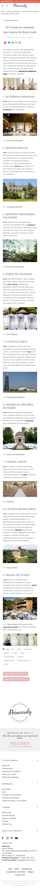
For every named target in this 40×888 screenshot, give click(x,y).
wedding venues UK (24, 660)
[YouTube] (16, 838)
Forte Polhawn (12, 334)
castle (19, 649)
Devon (17, 166)
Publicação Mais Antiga (15, 674)
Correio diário (12, 568)
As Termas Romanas (15, 140)
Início (2, 11)
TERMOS (22, 883)
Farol (29, 352)
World (6, 664)
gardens (6, 653)
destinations (28, 649)
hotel (25, 475)
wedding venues (9, 660)
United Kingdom (9, 657)
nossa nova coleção (10, 627)
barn (12, 649)
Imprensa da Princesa (13, 11)
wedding (20, 657)
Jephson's (31, 225)
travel (22, 653)
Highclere (18, 530)
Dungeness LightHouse (16, 397)
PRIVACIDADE (31, 883)
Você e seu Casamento (15, 267)
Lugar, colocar (12, 284)
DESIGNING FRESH (20, 886)
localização (7, 109)
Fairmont (10, 501)
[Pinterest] (12, 838)
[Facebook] (3, 838)
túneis (34, 585)
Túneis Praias (12, 624)
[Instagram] (8, 838)
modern (14, 653)
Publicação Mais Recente (16, 679)
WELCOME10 (20, 743)
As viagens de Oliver (15, 207)
